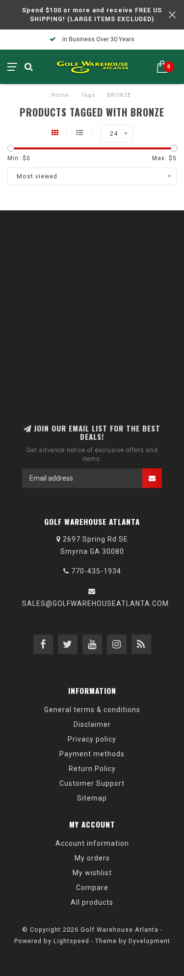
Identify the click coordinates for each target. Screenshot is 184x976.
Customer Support (92, 783)
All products (92, 902)
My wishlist (92, 873)
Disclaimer (92, 724)
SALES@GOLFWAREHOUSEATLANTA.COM (95, 603)
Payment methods (92, 754)
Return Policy (92, 769)
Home (60, 95)
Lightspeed (71, 941)
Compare (92, 887)
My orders (92, 858)
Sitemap (92, 798)
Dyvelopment (149, 941)
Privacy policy (92, 739)
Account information (92, 843)
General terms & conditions (92, 710)
